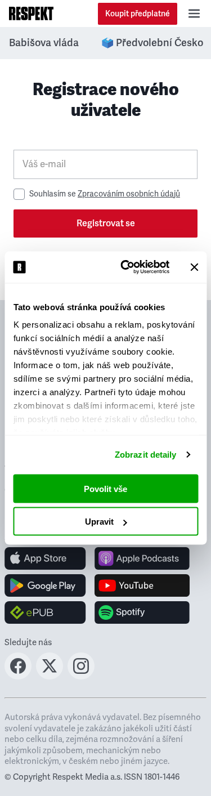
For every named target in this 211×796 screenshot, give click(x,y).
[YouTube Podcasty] (142, 585)
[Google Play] (45, 585)
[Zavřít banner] (194, 267)
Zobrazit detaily (146, 454)
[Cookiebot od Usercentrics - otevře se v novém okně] (125, 267)
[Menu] (194, 13)
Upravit (99, 521)
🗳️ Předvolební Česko (152, 43)
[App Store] (45, 558)
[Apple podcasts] (142, 558)
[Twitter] (49, 676)
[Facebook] (18, 676)
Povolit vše (105, 488)
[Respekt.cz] (31, 13)
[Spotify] (142, 612)
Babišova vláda (44, 43)
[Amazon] (45, 612)
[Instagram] (81, 676)
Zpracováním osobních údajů (129, 194)
